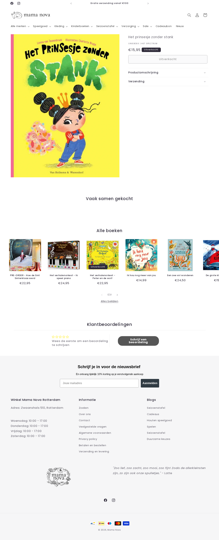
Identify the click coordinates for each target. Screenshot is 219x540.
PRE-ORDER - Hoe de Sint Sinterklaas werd (25, 277)
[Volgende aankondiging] (148, 3)
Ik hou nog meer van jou (141, 275)
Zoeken (84, 408)
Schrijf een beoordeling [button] (138, 341)
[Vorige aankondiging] (71, 3)
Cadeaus (153, 414)
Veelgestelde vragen (93, 426)
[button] (20, 26)
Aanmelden (150, 383)
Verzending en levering (94, 451)
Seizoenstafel (156, 408)
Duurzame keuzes (158, 439)
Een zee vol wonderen (180, 275)
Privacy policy (88, 439)
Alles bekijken (109, 301)
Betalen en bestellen (92, 445)
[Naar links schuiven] (102, 295)
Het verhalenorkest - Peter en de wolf (102, 277)
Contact (84, 420)
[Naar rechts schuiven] (117, 295)
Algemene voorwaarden (95, 433)
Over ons (85, 414)
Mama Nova (114, 530)
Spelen (151, 426)
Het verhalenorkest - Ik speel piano (64, 277)
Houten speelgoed (159, 420)
